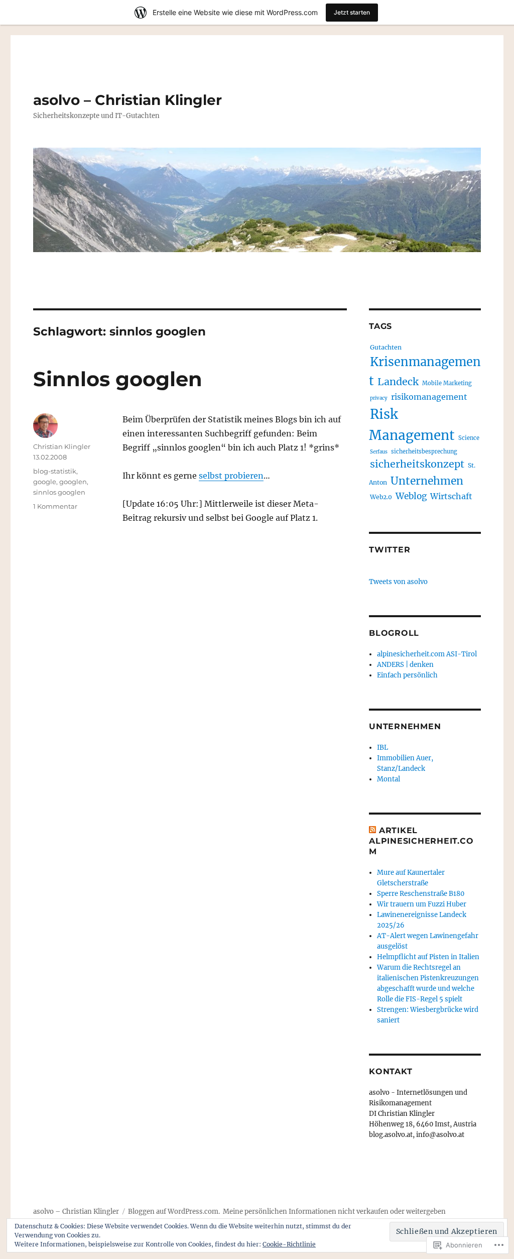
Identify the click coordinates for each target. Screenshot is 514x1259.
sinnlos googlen (59, 492)
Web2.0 (381, 497)
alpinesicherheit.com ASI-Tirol (427, 654)
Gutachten (386, 347)
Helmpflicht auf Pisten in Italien (428, 957)
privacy (379, 398)
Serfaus (379, 451)
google (44, 482)
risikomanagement (429, 397)
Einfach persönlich (407, 675)
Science (468, 437)
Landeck (398, 382)
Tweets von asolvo (398, 582)
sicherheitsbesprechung (424, 451)
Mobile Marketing (447, 383)
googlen (73, 482)
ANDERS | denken (405, 664)
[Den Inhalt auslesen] (372, 830)
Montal (388, 779)
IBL (382, 747)
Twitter (389, 549)
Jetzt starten (352, 12)
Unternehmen (427, 481)
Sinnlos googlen (117, 379)
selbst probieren (231, 476)
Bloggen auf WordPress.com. (174, 1211)
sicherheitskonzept (417, 464)
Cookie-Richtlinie (289, 1244)
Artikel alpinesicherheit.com (421, 841)
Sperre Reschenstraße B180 (420, 893)
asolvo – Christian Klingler (127, 99)
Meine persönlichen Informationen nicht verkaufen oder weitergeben (334, 1211)
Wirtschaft (451, 496)
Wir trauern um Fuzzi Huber (421, 904)
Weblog (411, 496)
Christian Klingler (61, 446)
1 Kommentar (55, 506)
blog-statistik (54, 471)
